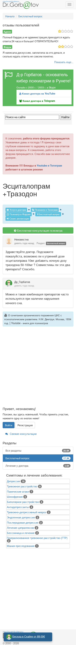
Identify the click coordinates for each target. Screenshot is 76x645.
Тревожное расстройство (22, 486)
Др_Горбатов (22, 282)
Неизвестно (21, 239)
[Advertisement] (38, 368)
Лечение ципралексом (20, 527)
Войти (8, 425)
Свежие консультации (23, 434)
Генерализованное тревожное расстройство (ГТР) (37, 538)
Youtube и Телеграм (49, 165)
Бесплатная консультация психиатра (39, 230)
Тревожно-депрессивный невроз (26, 512)
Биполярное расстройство (23, 502)
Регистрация (25, 425)
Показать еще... (63, 62)
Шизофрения (15, 496)
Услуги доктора (17, 209)
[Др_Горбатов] (9, 283)
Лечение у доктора (37, 465)
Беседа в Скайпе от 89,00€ (28, 636)
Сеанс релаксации (19, 218)
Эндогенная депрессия (21, 517)
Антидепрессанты (18, 507)
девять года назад (24, 243)
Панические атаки (18, 491)
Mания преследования (20, 546)
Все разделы (37, 450)
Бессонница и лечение (20, 533)
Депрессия (13, 481)
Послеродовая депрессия (22, 522)
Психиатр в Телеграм (46, 209)
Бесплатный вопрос (49, 214)
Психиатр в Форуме (20, 214)
